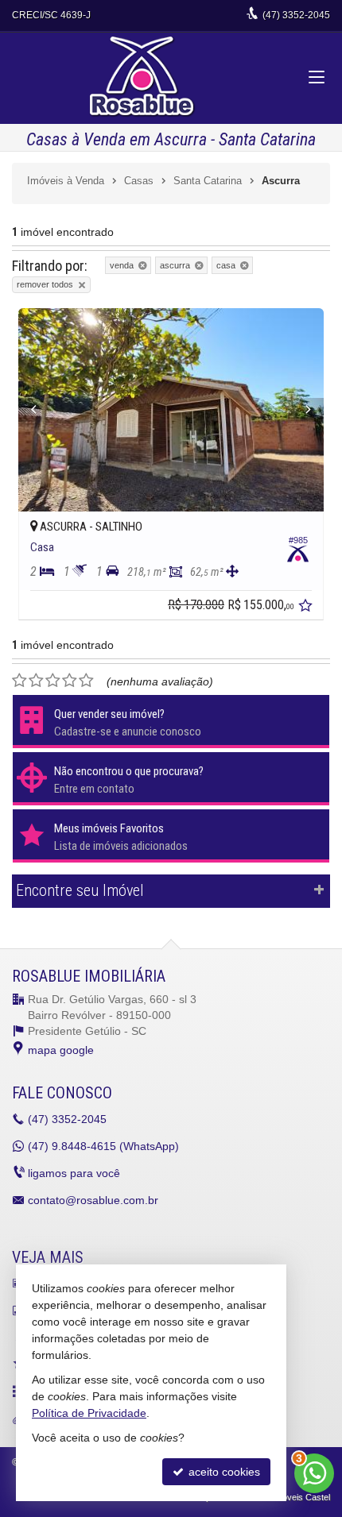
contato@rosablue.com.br (93, 1200)
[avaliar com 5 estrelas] (86, 681)
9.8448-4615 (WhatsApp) (103, 1146)
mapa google (61, 1050)
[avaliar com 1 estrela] (19, 681)
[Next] (301, 410)
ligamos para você (74, 1173)
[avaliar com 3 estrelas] (52, 681)
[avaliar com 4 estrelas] (69, 681)
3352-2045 (296, 15)
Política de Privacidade (89, 1413)
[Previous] (41, 410)
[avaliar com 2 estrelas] (36, 681)
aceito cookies (222, 1471)
